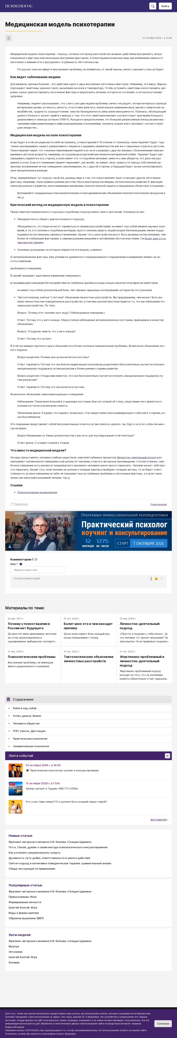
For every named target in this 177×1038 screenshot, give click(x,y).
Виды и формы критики (24, 913)
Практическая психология (30, 738)
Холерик (14, 962)
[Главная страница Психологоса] (20, 6)
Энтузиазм (15, 951)
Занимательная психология (31, 746)
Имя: (15, 564)
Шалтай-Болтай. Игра (23, 907)
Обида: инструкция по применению (32, 868)
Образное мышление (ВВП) (26, 918)
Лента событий (21, 756)
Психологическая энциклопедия (37, 492)
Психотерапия (159, 504)
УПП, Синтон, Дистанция (29, 731)
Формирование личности (25, 902)
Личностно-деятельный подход (136, 457)
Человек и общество (26, 723)
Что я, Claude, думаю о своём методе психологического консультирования (58, 847)
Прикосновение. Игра (22, 896)
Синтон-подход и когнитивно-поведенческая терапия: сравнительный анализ (60, 863)
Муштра (14, 946)
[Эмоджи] (156, 579)
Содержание (23, 699)
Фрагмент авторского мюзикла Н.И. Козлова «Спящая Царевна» (50, 842)
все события (159, 819)
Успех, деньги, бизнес (27, 715)
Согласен (163, 1023)
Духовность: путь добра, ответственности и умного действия (49, 858)
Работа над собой (24, 708)
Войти (165, 6)
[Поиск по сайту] (152, 6)
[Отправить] (161, 578)
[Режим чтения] (8, 38)
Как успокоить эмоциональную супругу (34, 852)
